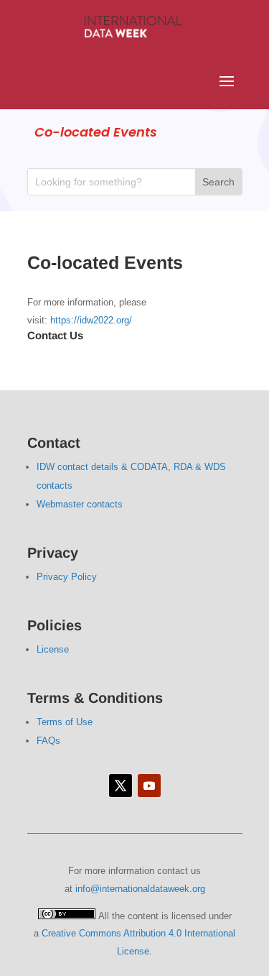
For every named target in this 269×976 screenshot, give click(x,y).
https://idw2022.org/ (91, 320)
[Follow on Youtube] (149, 785)
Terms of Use (65, 722)
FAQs (48, 740)
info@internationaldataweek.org (140, 888)
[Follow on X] (120, 785)
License (53, 649)
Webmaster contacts (80, 504)
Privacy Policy (67, 576)
